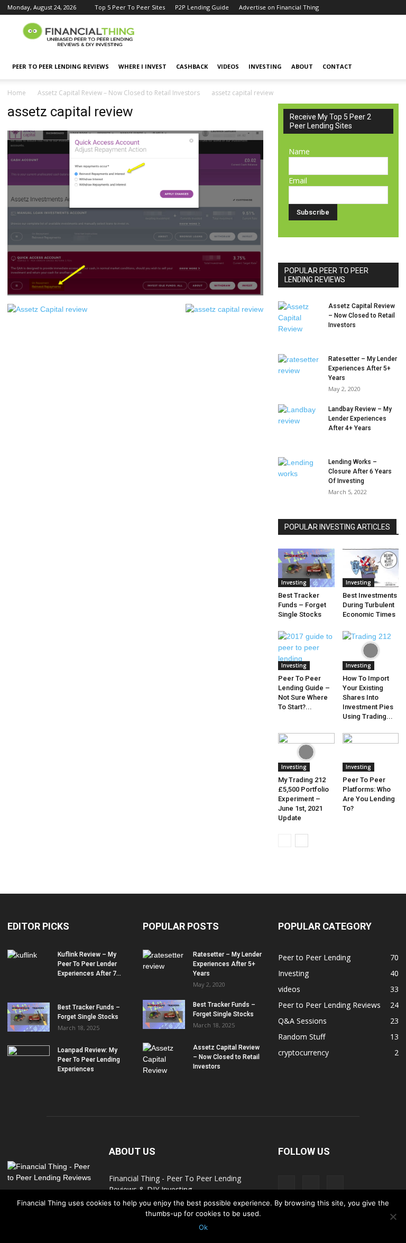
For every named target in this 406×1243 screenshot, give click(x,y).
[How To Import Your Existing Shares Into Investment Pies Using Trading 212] (371, 650)
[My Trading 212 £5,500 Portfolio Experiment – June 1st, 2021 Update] (306, 752)
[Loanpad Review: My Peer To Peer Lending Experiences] (28, 1060)
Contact (337, 66)
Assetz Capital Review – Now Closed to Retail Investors (119, 92)
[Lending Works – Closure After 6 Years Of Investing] (299, 472)
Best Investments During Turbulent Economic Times (370, 604)
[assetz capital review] (135, 293)
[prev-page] (284, 840)
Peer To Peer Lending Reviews (60, 66)
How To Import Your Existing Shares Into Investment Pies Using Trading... (368, 697)
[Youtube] (391, 7)
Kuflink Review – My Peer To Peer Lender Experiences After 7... (89, 964)
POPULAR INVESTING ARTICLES (337, 527)
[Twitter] (373, 7)
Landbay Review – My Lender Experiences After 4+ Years (360, 418)
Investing (265, 66)
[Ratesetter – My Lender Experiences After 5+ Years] (299, 369)
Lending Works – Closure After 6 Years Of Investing (360, 471)
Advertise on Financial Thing (279, 7)
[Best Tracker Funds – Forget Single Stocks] (306, 568)
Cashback (192, 66)
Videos (228, 66)
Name (299, 151)
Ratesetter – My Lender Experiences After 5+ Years (362, 368)
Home (16, 92)
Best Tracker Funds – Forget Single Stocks (302, 604)
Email (298, 180)
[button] (386, 67)
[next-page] (301, 840)
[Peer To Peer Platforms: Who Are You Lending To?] (371, 752)
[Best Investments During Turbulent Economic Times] (371, 568)
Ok (203, 1227)
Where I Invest (142, 66)
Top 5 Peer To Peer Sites (130, 7)
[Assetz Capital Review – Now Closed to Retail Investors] (299, 318)
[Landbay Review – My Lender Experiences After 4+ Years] (299, 419)
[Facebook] (356, 7)
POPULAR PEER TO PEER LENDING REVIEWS (326, 275)
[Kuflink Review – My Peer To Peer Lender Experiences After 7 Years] (28, 964)
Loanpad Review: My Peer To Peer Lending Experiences (89, 1059)
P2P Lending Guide (202, 7)
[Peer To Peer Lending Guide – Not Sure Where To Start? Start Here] (306, 650)
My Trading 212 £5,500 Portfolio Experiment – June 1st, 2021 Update (303, 799)
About (302, 66)
